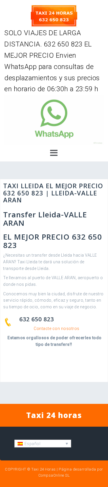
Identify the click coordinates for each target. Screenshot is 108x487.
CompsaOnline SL (54, 475)
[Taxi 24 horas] (54, 15)
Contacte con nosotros (56, 328)
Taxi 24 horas (54, 415)
